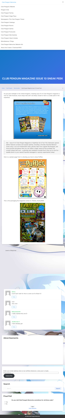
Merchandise (17, 88)
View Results (32, 408)
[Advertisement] (32, 65)
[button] (63, 2)
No (6, 404)
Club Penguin (9, 88)
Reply (14, 297)
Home (3, 88)
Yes (7, 402)
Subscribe (9, 376)
